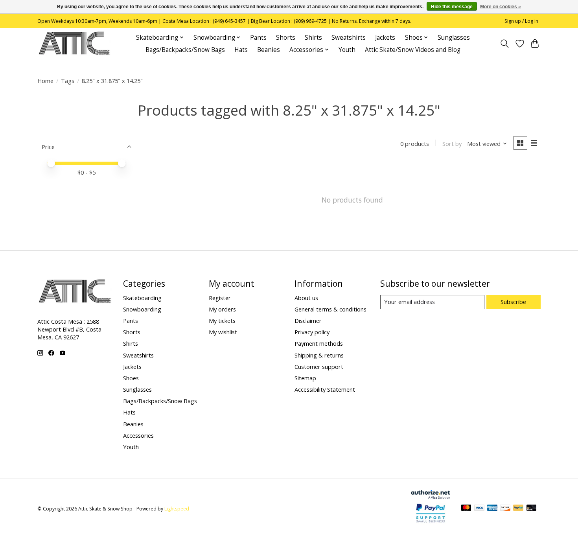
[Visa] (479, 508)
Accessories (138, 435)
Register (220, 298)
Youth (347, 50)
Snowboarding (142, 309)
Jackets (385, 37)
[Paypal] (430, 522)
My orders (222, 309)
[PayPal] (518, 508)
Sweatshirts (348, 37)
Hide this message (452, 6)
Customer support (319, 366)
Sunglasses (454, 37)
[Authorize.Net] (430, 496)
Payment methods (319, 343)
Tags (67, 81)
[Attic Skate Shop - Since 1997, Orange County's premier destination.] (74, 43)
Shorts (285, 37)
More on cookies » (500, 6)
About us (306, 298)
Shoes (131, 378)
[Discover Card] (505, 508)
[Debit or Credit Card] (531, 508)
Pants (258, 37)
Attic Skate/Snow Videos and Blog (412, 50)
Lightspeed (176, 508)
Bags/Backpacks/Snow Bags (185, 50)
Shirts (313, 37)
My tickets (222, 320)
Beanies (268, 50)
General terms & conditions (330, 309)
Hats (241, 50)
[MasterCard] (466, 508)
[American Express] (492, 508)
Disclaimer (308, 320)
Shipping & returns (319, 355)
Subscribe (513, 302)
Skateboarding (142, 298)
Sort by (452, 143)
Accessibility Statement (325, 389)
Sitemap (305, 378)
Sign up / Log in (521, 21)
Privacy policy (312, 332)
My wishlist (223, 332)
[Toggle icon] (504, 44)
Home (45, 81)
